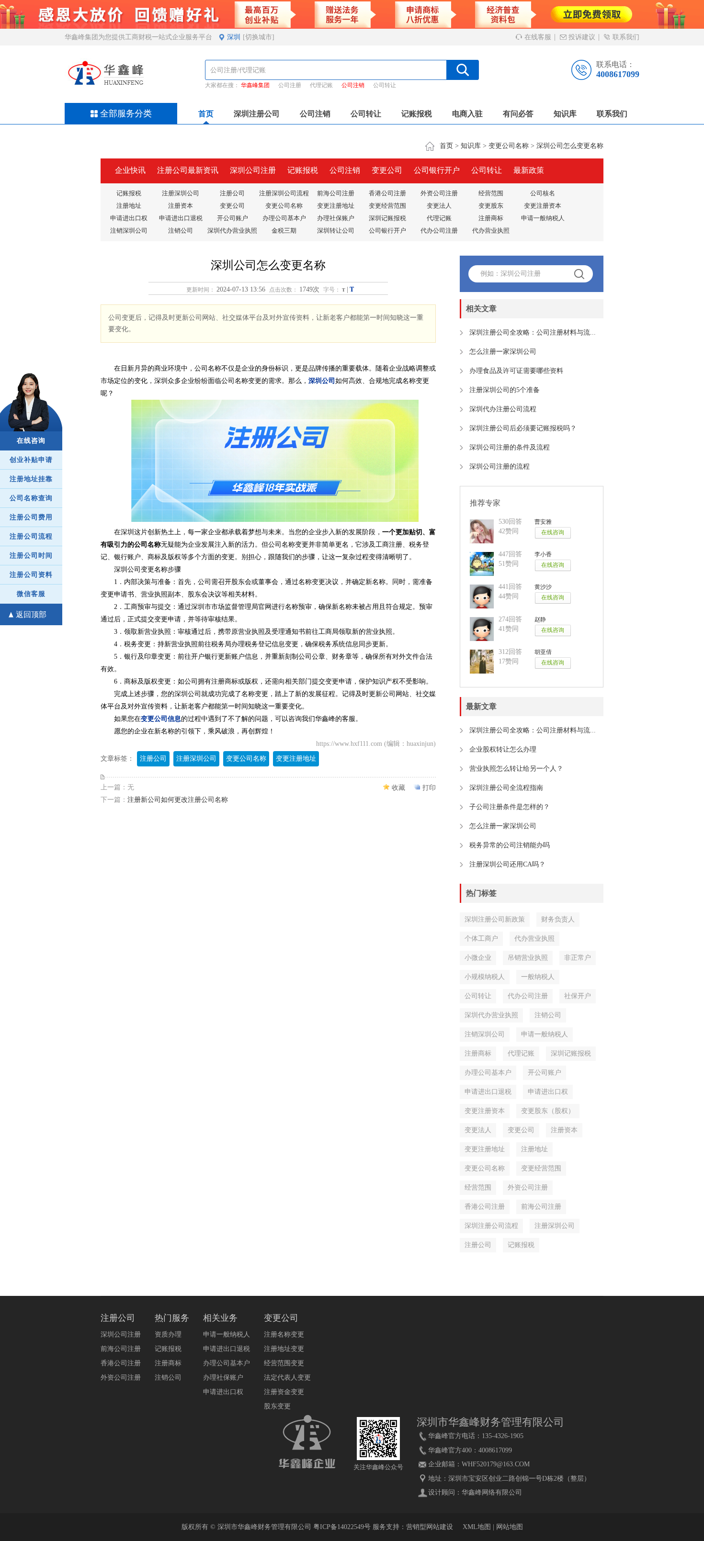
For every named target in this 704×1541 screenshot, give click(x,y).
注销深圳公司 (129, 230)
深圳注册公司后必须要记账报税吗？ (523, 428)
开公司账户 (232, 218)
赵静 (540, 619)
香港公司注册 (387, 193)
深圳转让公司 (335, 230)
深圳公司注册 (253, 170)
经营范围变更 (284, 1363)
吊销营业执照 (528, 957)
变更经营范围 (387, 205)
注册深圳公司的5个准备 (504, 390)
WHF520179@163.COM (496, 1464)
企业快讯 (130, 170)
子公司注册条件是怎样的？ (509, 806)
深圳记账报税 (387, 218)
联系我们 (625, 37)
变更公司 (387, 170)
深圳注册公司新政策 (495, 919)
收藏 (398, 787)
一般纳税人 (538, 976)
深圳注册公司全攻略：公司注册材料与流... (532, 332)
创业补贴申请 (31, 459)
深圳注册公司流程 (491, 1225)
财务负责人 (558, 919)
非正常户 (577, 957)
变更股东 (490, 205)
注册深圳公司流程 (284, 193)
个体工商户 (481, 938)
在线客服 (536, 37)
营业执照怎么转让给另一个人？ (516, 768)
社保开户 (577, 996)
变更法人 (439, 205)
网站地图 (509, 1526)
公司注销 (352, 85)
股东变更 (277, 1406)
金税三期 (284, 230)
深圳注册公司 (257, 114)
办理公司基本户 (284, 218)
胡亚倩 (543, 652)
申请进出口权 (129, 218)
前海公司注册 (335, 193)
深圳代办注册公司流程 (502, 409)
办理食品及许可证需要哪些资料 (516, 370)
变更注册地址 (335, 205)
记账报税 (416, 114)
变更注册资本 (542, 205)
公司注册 (289, 85)
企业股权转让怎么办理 (502, 749)
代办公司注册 (439, 230)
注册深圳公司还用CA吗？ (507, 864)
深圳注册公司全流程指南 (506, 787)
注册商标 (490, 218)
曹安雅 (543, 521)
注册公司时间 (31, 555)
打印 (429, 787)
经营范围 (490, 193)
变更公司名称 (508, 145)
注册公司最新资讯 (187, 170)
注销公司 (180, 230)
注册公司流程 (31, 536)
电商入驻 (467, 114)
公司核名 (542, 193)
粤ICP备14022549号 (342, 1526)
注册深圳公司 (180, 193)
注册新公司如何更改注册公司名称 (177, 799)
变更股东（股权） (548, 1110)
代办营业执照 (491, 230)
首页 (206, 114)
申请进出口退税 (181, 218)
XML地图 (477, 1526)
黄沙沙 (543, 587)
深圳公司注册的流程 (499, 466)
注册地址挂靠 (31, 479)
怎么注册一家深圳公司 (502, 351)
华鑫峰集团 (255, 85)
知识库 (565, 114)
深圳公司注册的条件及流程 (509, 447)
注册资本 (180, 205)
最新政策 (528, 170)
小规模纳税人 (485, 976)
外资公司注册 (439, 193)
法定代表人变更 (287, 1377)
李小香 (543, 554)
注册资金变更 (284, 1391)
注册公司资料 (31, 574)
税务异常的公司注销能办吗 (509, 845)
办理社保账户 (335, 218)
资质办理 (168, 1334)
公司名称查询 (31, 498)
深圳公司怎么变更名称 (569, 145)
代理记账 (321, 85)
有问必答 (518, 114)
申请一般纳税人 (543, 218)
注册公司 (232, 193)
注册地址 (128, 205)
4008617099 (617, 74)
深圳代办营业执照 (232, 230)
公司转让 (384, 85)
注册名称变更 (284, 1334)
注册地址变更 (284, 1348)
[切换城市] (258, 37)
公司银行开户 (437, 170)
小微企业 (478, 957)
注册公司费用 (31, 517)
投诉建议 (581, 37)
